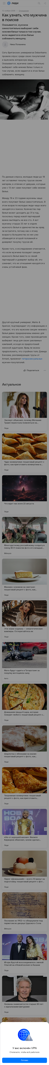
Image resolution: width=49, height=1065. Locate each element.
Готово (24, 1060)
